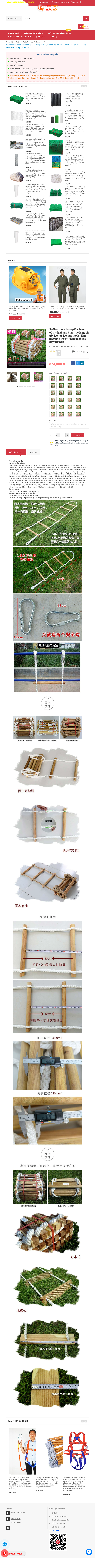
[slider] (53, 351)
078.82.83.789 (16, 1522)
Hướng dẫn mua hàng (59, 1516)
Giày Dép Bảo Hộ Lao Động (19, 37)
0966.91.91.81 (16, 1519)
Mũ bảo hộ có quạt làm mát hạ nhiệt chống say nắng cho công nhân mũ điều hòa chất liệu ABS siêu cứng (27, 308)
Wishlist (56, 2)
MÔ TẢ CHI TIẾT (16, 452)
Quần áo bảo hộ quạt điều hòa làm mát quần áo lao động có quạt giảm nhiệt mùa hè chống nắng (67, 307)
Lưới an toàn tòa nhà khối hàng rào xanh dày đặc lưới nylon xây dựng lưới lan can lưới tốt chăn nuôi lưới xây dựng (35, 96)
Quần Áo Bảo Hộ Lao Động (59, 32)
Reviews (33, 452)
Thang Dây (39, 42)
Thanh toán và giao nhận (60, 1520)
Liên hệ (54, 37)
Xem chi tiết (15, 318)
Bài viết (41, 37)
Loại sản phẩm (12, 18)
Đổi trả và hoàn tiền (58, 1523)
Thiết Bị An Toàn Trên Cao (24, 42)
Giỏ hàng (76, 2)
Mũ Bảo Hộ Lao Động (33, 33)
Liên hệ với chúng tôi (59, 1527)
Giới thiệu (55, 1513)
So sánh (66, 2)
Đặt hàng (78, 435)
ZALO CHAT (54, 1531)
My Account (45, 2)
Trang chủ (15, 33)
